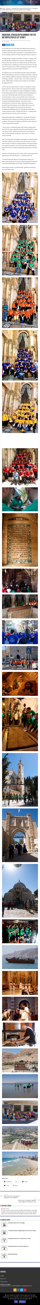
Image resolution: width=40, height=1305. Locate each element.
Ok (16, 1301)
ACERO (2, 1276)
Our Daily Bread (6, 1206)
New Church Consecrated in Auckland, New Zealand (12, 1196)
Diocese (8, 8)
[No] (38, 1299)
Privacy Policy (3, 1281)
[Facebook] (18, 1289)
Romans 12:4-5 (5, 1208)
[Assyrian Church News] (20, 2)
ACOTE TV (3, 1278)
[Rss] (14, 1289)
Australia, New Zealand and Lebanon (21, 8)
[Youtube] (25, 1289)
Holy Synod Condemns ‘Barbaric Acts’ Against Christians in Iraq (27, 1200)
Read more (22, 1301)
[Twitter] (21, 1289)
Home (3, 8)
